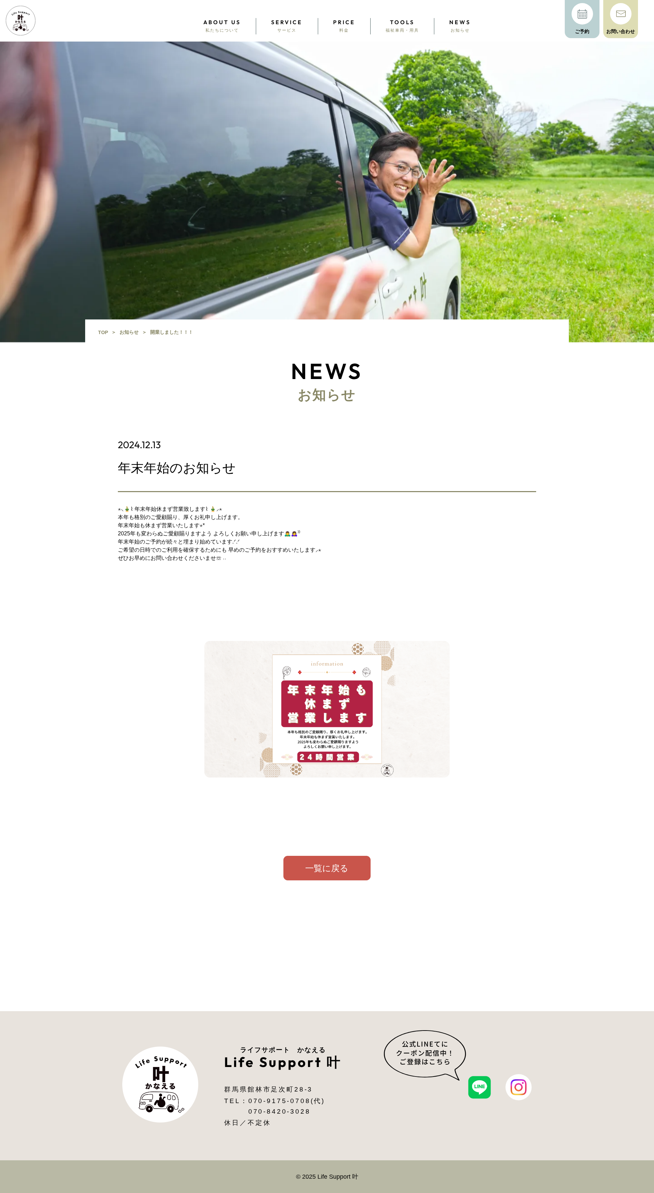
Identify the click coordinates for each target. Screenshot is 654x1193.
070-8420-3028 (274, 1111)
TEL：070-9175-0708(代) (274, 1100)
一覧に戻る (326, 868)
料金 (344, 26)
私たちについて (222, 26)
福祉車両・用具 (402, 26)
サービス (286, 26)
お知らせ (460, 26)
